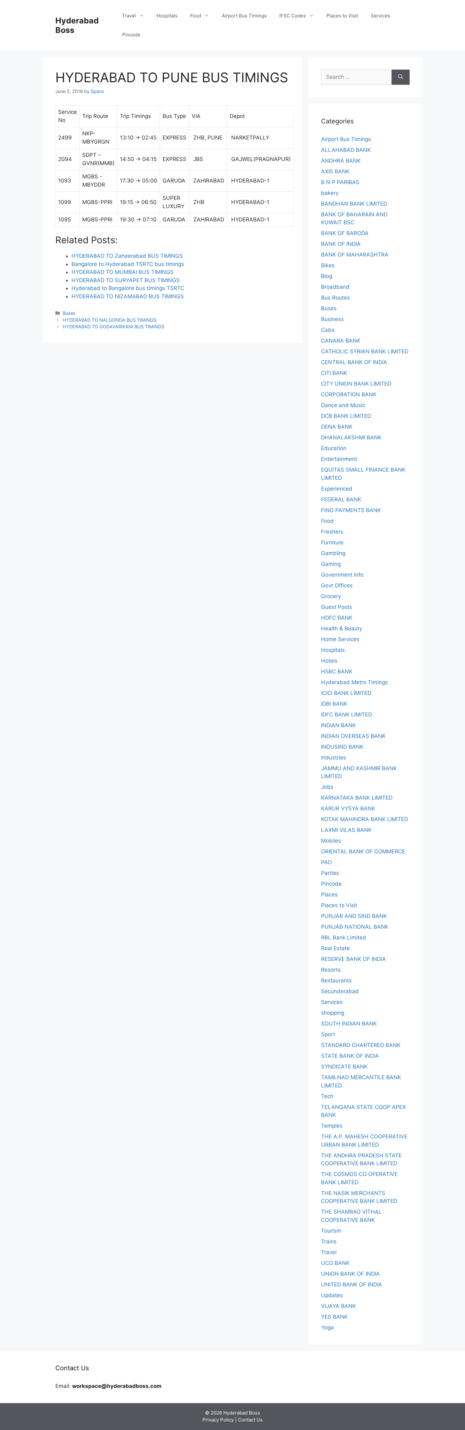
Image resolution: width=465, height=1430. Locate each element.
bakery (329, 193)
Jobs (327, 787)
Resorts (331, 970)
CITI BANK (334, 373)
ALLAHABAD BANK (346, 150)
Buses (69, 313)
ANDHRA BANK (341, 161)
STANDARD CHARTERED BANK (360, 1045)
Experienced (336, 489)
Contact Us (250, 1420)
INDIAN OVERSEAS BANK (353, 736)
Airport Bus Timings (244, 16)
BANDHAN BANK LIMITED (354, 204)
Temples (332, 1126)
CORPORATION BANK (348, 394)
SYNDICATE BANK (344, 1066)
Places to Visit (342, 16)
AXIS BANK (335, 171)
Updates (332, 1295)
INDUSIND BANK (342, 747)
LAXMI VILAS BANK (346, 830)
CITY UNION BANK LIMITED (356, 384)
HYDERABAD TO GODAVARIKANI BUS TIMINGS (113, 326)
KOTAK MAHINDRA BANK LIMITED (364, 819)
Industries (333, 757)
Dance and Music (343, 405)
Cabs (327, 330)
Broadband (335, 287)
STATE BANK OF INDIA (350, 1056)
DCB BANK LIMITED (346, 416)
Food (195, 16)
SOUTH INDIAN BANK (349, 1023)
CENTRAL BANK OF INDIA (354, 362)
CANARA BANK (340, 340)
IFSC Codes (292, 16)
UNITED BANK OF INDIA (351, 1284)
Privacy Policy (218, 1420)
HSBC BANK (336, 671)
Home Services (340, 639)
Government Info (342, 575)
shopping (332, 1013)
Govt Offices (337, 585)
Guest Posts (336, 607)
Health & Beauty (341, 628)
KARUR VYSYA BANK (348, 808)
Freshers (332, 532)
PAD (326, 862)
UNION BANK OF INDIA (350, 1274)
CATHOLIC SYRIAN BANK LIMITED (364, 351)
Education (333, 448)
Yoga (327, 1327)
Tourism (331, 1231)
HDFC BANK (336, 618)
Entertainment (339, 459)
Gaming (331, 564)
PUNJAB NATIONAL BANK (354, 927)
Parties (330, 873)
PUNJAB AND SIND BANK (354, 916)
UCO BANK (335, 1263)
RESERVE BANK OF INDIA (353, 959)
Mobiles (331, 841)
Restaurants (336, 980)
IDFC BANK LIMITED (346, 714)
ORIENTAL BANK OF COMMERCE (363, 851)
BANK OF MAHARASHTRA (354, 254)
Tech (327, 1096)
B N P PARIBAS (340, 182)
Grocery (331, 596)
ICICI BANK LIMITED (346, 693)
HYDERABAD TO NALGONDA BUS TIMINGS (109, 320)
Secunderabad (340, 991)
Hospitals (167, 16)
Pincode (131, 35)
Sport (328, 1034)
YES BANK (334, 1317)
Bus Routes (335, 297)
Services (380, 16)
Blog (326, 276)
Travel (129, 16)
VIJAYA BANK (338, 1306)
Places (329, 894)
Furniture (332, 542)
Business (332, 319)
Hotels (329, 661)
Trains (329, 1241)
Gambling (333, 553)
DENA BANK (336, 427)
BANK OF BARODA (345, 233)
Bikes (328, 265)
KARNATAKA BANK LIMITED (357, 798)
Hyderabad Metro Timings (354, 682)
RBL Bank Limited (343, 937)
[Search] (401, 77)
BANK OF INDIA (341, 244)
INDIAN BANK (338, 725)
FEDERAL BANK (341, 499)
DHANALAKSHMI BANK (351, 437)
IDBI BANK (334, 704)
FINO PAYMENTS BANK (351, 510)
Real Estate (335, 948)
